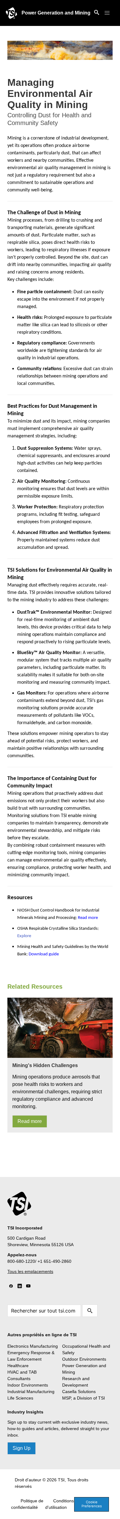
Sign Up (21, 1448)
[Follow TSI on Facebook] (11, 1286)
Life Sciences (20, 1398)
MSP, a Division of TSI (83, 1398)
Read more (30, 1121)
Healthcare (18, 1365)
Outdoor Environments (84, 1359)
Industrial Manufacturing (30, 1391)
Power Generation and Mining (56, 12)
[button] (107, 13)
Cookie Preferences (92, 1504)
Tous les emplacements (30, 1271)
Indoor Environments (27, 1385)
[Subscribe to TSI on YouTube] (28, 1286)
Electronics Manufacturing (32, 1346)
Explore (24, 936)
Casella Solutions (79, 1391)
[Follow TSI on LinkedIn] (19, 1286)
